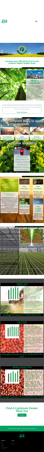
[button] (36, 21)
